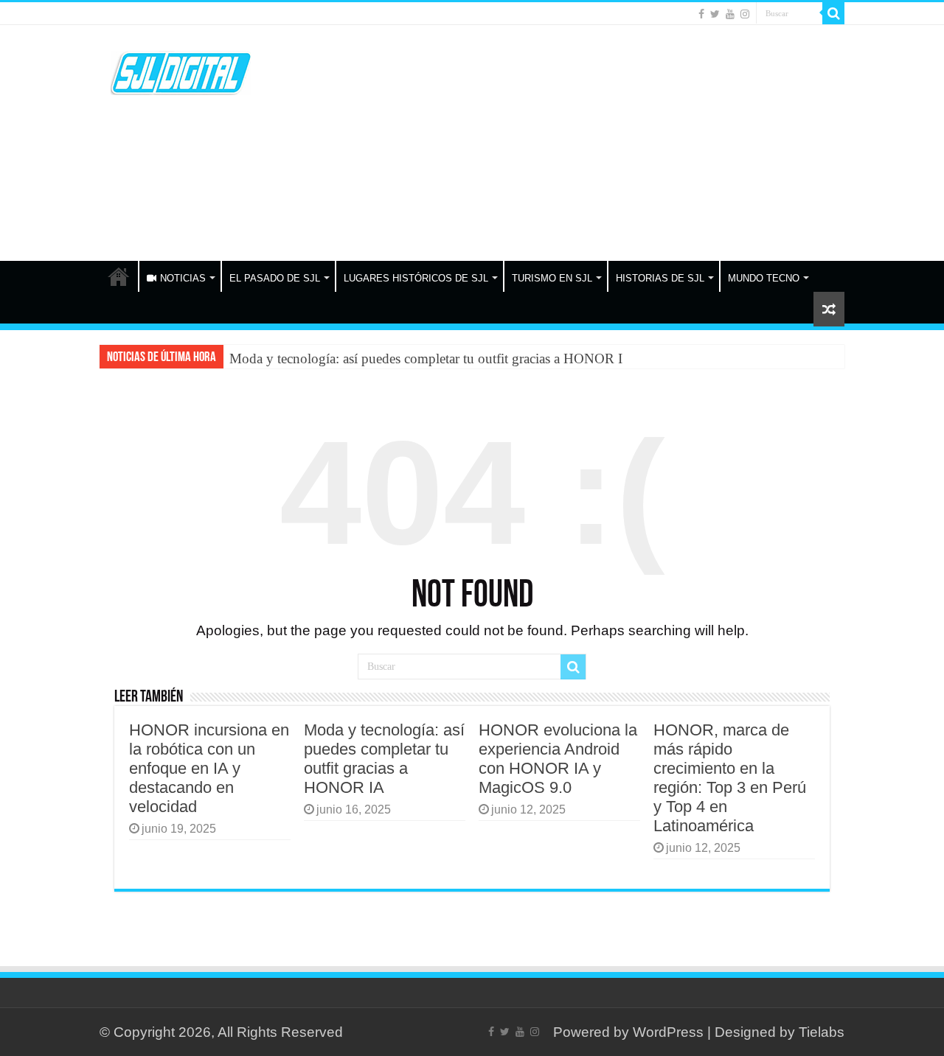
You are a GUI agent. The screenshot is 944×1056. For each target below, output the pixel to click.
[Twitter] (715, 14)
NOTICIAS (183, 278)
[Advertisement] (564, 143)
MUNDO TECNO (763, 278)
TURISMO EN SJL (552, 278)
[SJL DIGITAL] (181, 70)
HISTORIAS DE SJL (660, 278)
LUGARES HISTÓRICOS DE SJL (416, 278)
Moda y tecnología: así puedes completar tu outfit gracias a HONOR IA (431, 358)
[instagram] (745, 14)
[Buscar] (833, 13)
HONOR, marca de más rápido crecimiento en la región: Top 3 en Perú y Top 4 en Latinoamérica (729, 778)
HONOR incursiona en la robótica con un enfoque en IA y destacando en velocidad (209, 768)
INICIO (119, 276)
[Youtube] (730, 14)
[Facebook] (701, 14)
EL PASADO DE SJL (274, 278)
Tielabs (821, 1032)
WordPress (668, 1032)
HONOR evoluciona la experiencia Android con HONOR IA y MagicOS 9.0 (558, 759)
